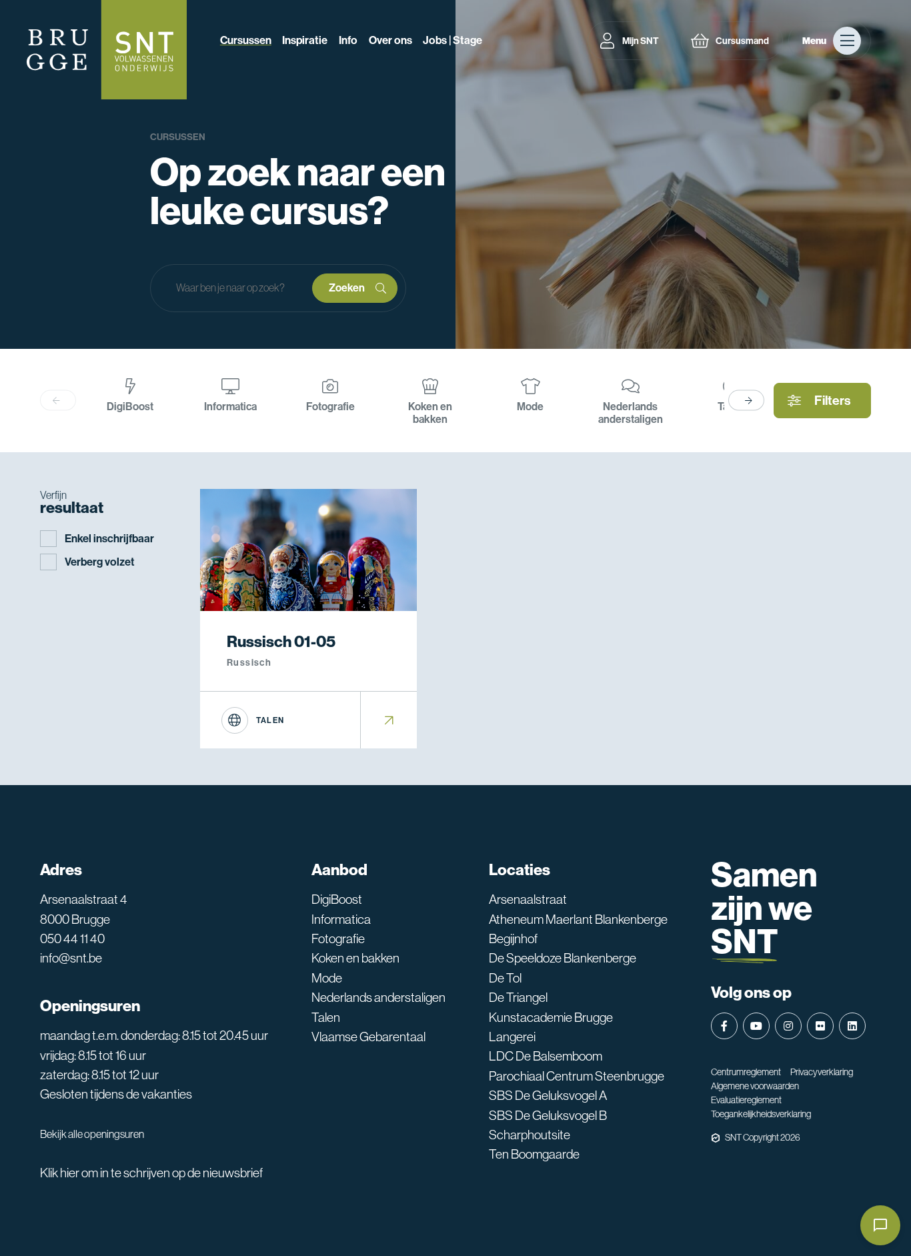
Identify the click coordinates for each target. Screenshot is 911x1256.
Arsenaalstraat (528, 899)
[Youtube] (756, 1026)
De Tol (505, 978)
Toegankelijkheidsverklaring (761, 1114)
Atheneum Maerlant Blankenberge (578, 919)
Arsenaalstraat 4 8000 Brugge (83, 909)
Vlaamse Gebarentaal (368, 1036)
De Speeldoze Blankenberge (562, 958)
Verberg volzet (100, 562)
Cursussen (245, 40)
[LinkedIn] (852, 1026)
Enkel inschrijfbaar (109, 538)
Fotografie (338, 938)
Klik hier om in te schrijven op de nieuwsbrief (151, 1172)
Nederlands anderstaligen (378, 997)
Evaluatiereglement (746, 1100)
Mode (326, 978)
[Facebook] (724, 1026)
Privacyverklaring (821, 1072)
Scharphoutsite (529, 1134)
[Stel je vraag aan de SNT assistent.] (880, 1225)
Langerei (512, 1036)
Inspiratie (304, 40)
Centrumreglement (746, 1072)
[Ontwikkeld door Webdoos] (715, 1138)
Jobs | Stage (452, 40)
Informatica (341, 919)
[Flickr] (820, 1026)
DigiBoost (336, 899)
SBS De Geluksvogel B (548, 1115)
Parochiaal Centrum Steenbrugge (576, 1076)
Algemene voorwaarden (755, 1086)
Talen (325, 1017)
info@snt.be (71, 958)
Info (348, 40)
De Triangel (518, 997)
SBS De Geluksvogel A (548, 1095)
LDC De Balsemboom (545, 1056)
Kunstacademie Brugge (551, 1017)
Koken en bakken (355, 958)
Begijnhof (513, 938)
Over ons (390, 40)
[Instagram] (788, 1026)
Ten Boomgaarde (534, 1154)
